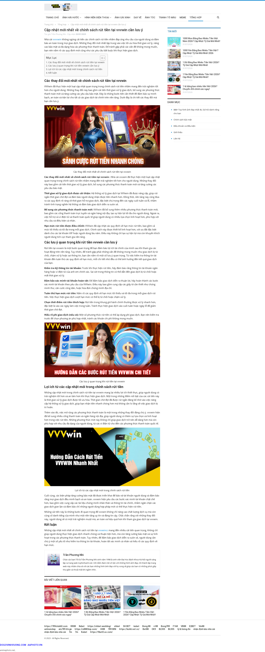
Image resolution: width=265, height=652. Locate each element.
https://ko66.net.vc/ (129, 629)
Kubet (84, 632)
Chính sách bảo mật (183, 119)
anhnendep (50, 629)
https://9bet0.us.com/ (101, 632)
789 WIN (112, 629)
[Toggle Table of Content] (101, 58)
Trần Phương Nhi (58, 34)
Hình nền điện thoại (97, 17)
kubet (136, 626)
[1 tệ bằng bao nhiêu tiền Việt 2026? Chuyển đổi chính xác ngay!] (62, 597)
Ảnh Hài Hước (70, 17)
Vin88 (201, 626)
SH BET (127, 626)
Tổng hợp (196, 17)
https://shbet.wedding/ (99, 626)
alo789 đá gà (65, 629)
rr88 (156, 626)
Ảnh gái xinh (122, 17)
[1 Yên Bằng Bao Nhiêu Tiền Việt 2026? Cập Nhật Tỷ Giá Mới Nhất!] (141, 597)
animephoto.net (7, 650)
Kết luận (52, 72)
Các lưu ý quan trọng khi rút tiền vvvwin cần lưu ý (73, 65)
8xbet (81, 626)
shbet (117, 626)
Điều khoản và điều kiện (184, 126)
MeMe (183, 17)
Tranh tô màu (167, 17)
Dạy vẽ (137, 17)
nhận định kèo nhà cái (204, 629)
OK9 (154, 629)
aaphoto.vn (35, 645)
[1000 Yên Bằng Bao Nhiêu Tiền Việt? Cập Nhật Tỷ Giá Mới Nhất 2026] (174, 54)
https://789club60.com (55, 626)
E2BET (192, 626)
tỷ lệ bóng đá (183, 629)
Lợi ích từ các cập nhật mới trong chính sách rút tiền (75, 69)
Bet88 (146, 629)
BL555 (162, 629)
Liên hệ (177, 138)
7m (70, 632)
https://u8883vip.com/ (86, 629)
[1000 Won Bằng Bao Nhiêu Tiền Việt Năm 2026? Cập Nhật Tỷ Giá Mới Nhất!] (174, 42)
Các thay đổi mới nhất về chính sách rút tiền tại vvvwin (76, 62)
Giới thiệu (178, 132)
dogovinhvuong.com (13, 645)
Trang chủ (52, 17)
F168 (175, 626)
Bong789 (165, 626)
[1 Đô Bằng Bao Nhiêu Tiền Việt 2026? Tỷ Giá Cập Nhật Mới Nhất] (102, 597)
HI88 (102, 629)
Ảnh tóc (150, 17)
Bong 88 (146, 626)
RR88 (73, 626)
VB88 (183, 626)
